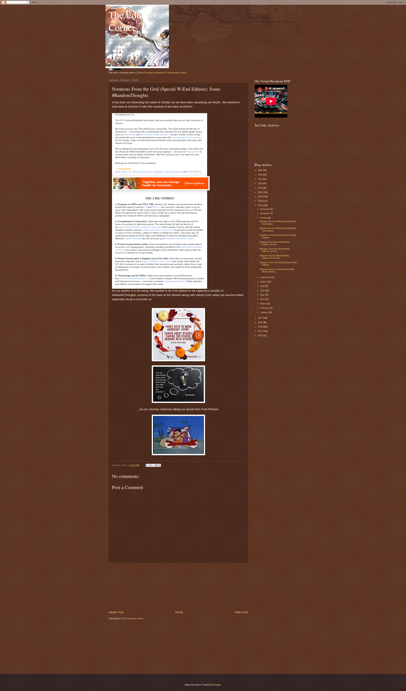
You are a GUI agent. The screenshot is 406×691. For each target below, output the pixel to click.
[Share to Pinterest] (159, 465)
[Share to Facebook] (156, 465)
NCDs (155, 207)
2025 (260, 175)
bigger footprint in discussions (157, 261)
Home (179, 612)
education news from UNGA (179, 238)
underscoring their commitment (158, 230)
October (264, 218)
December (265, 209)
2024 (260, 179)
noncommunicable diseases (155, 134)
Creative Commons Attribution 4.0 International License (161, 72)
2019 (260, 201)
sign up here (193, 151)
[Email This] (147, 465)
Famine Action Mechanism (132, 278)
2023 (260, 183)
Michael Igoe (139, 171)
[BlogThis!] (150, 465)
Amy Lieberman (124, 171)
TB (145, 207)
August (263, 281)
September (265, 277)
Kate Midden (193, 171)
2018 (260, 205)
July (262, 286)
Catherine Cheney (173, 171)
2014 (260, 331)
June (262, 290)
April (262, 299)
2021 (260, 192)
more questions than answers (186, 137)
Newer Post (116, 612)
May (262, 295)
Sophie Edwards (133, 238)
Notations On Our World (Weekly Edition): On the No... (275, 256)
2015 (260, 327)
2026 (260, 170)
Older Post (241, 612)
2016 (260, 322)
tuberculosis (130, 134)
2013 (260, 335)
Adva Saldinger (154, 171)
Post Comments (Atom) (132, 618)
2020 (260, 196)
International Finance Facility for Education (140, 227)
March (263, 303)
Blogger (217, 685)
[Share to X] (153, 465)
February (264, 308)
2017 (260, 318)
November (265, 213)
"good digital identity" (174, 281)
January (264, 312)
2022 (260, 188)
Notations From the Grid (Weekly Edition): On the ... (275, 243)
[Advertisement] (178, 586)
